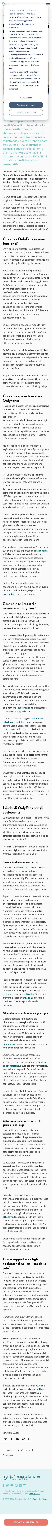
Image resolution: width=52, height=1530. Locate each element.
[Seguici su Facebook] (4, 1485)
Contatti (36, 1499)
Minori (9, 1455)
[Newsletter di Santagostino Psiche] (24, 1485)
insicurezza (24, 707)
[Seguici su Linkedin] (20, 1485)
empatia (37, 910)
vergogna (26, 997)
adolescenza (20, 867)
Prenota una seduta (26, 1522)
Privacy (45, 1499)
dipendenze (9, 1044)
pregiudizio (9, 594)
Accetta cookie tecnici (26, 112)
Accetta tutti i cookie (26, 105)
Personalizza (26, 97)
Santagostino (34, 1494)
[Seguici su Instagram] (16, 1485)
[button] (48, 4)
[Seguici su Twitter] (7, 1485)
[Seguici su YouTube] (12, 1485)
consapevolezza (12, 528)
